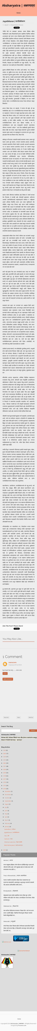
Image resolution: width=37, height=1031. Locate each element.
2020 (4, 769)
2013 (4, 850)
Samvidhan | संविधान (9, 829)
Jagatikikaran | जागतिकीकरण (11, 832)
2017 (4, 779)
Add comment (8, 679)
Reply (5, 673)
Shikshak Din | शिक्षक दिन (11, 906)
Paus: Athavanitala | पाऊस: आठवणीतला (15, 875)
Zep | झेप (6, 836)
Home (18, 13)
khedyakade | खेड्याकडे (11, 891)
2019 (4, 773)
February (7, 823)
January (7, 826)
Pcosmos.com (22, 1025)
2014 (4, 789)
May (6, 814)
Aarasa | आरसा (8, 860)
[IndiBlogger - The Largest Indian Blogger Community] (21, 942)
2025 (4, 753)
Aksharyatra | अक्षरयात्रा (18, 5)
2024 (4, 757)
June (6, 810)
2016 (4, 782)
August (7, 804)
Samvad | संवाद (8, 839)
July (6, 807)
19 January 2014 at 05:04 (15, 665)
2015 (4, 785)
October (7, 798)
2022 (4, 763)
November (8, 794)
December (8, 791)
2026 (4, 750)
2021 (4, 766)
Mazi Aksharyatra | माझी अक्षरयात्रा (13, 845)
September (8, 801)
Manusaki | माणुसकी (9, 921)
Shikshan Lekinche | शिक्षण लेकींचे (13, 842)
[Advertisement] (18, 989)
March (7, 820)
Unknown (12, 662)
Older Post (31, 717)
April (6, 817)
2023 (4, 760)
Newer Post (6, 717)
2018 (4, 776)
